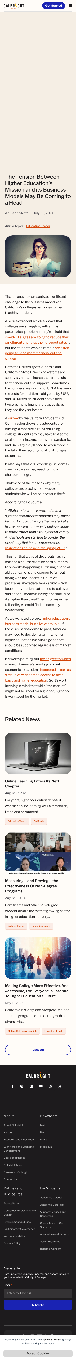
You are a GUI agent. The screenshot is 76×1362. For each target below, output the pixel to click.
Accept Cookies (38, 1353)
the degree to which (55, 659)
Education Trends (38, 226)
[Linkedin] (33, 1088)
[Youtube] (42, 1088)
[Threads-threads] (52, 1088)
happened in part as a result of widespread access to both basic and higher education (38, 675)
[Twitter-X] (61, 1088)
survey (13, 418)
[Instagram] (23, 1088)
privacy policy (52, 1339)
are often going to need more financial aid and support (37, 353)
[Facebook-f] (14, 1088)
